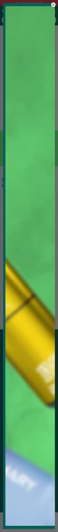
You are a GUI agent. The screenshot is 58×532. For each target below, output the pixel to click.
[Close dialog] (53, 4)
